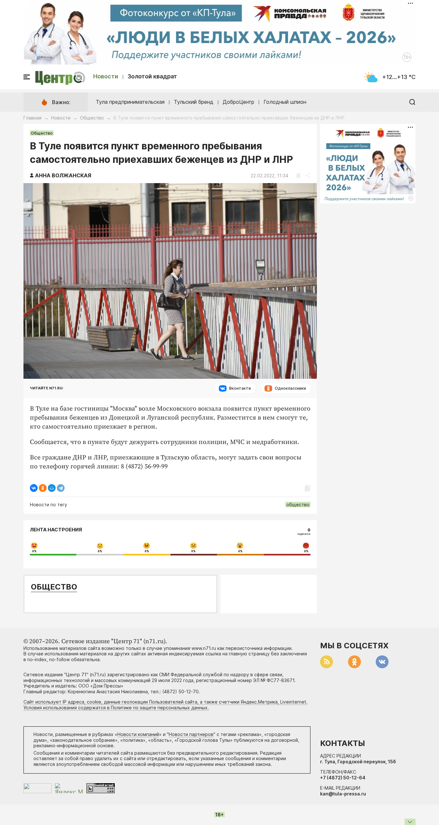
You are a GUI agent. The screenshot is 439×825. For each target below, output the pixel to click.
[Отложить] (298, 175)
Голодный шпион (285, 102)
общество (297, 504)
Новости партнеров (191, 734)
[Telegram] (61, 488)
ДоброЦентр (238, 102)
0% (34, 551)
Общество (92, 117)
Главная (32, 117)
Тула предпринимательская (130, 102)
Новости (105, 76)
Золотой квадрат (152, 76)
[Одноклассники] (43, 488)
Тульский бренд (193, 102)
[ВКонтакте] (34, 488)
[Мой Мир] (52, 488)
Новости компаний (138, 734)
